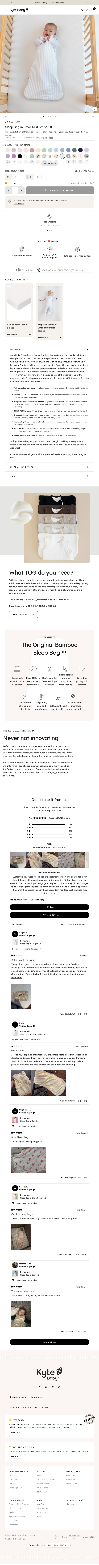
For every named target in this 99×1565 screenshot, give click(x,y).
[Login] (87, 9)
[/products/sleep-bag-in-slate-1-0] (68, 150)
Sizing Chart (71, 1479)
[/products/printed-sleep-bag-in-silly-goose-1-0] (68, 156)
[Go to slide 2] (49, 230)
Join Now (14, 1456)
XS (8, 177)
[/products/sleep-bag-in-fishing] (44, 156)
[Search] (82, 10)
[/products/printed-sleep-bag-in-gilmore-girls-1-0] (74, 156)
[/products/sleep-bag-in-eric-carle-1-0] (25, 156)
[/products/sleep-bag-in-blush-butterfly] (38, 156)
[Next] (87, 2)
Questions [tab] (37, 900)
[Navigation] (6, 10)
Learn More (19, 203)
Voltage (21, 1539)
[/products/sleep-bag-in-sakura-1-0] (19, 150)
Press (39, 1516)
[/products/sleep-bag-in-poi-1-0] (13, 156)
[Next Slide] (87, 860)
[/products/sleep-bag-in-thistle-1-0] (86, 150)
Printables (13, 1525)
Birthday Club (15, 1508)
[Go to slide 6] (55, 116)
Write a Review (55, 915)
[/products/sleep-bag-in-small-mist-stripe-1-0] (62, 156)
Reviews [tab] (18, 900)
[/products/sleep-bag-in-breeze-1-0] (56, 150)
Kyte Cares (42, 1512)
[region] (49, 860)
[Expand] (90, 1397)
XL (38, 177)
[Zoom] (94, 109)
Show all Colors (49, 164)
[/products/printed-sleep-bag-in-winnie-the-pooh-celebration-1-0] (38, 162)
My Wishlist (42, 1492)
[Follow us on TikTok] (59, 1386)
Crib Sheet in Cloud (17, 324)
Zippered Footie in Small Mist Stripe (47, 326)
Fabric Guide (71, 1483)
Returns (79, 270)
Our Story (41, 1504)
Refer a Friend (43, 1483)
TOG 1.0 (41, 606)
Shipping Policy (15, 1488)
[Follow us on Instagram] (46, 1386)
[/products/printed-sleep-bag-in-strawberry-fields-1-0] (7, 162)
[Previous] (12, 2)
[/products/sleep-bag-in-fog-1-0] (62, 150)
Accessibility (88, 1537)
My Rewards (42, 1488)
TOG (12, 475)
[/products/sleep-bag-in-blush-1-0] (25, 150)
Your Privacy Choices (46, 1479)
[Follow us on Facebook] (40, 1386)
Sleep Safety (71, 1475)
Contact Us (13, 1479)
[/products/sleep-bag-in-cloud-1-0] (7, 150)
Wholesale (70, 1504)
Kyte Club (13, 1512)
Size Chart (79, 171)
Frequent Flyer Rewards (19, 1504)
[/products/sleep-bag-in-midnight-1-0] (19, 156)
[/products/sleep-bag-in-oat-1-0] (13, 150)
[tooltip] (59, 873)
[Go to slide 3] (48, 116)
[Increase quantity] (21, 190)
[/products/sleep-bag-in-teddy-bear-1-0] (50, 156)
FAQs (11, 1475)
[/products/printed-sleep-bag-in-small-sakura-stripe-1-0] (80, 156)
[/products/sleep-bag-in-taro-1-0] (7, 156)
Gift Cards (13, 1520)
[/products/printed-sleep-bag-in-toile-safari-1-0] (19, 162)
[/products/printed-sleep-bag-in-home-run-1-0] (13, 162)
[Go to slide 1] (43, 116)
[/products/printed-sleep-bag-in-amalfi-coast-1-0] (86, 162)
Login (39, 1475)
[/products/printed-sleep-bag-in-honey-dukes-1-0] (74, 162)
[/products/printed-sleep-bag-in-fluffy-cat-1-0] (68, 162)
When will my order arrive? (82, 183)
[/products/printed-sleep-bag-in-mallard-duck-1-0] (86, 156)
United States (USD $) (56, 1545)
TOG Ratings (89, 171)
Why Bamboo (43, 1508)
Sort (63, 924)
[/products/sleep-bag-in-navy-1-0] (80, 150)
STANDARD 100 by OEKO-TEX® (55, 270)
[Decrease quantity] (8, 190)
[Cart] (92, 9)
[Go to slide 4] (50, 116)
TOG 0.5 (32, 606)
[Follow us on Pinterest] (53, 1386)
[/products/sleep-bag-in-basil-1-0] (44, 150)
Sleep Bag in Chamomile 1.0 (32, 1034)
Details (15, 349)
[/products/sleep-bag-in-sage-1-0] (50, 150)
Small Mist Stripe (21, 467)
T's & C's (56, 1537)
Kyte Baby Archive (17, 1516)
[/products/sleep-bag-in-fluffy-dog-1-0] (56, 156)
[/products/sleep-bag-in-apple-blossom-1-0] (32, 150)
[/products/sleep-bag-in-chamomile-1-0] (38, 150)
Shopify (11, 1539)
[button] (12, 122)
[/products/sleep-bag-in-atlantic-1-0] (74, 150)
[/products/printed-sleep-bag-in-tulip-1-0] (62, 162)
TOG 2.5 (52, 606)
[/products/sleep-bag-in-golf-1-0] (32, 156)
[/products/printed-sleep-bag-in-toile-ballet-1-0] (25, 162)
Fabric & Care (28, 270)
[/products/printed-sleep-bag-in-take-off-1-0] (32, 162)
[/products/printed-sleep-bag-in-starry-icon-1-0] (80, 162)
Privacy (63, 1537)
